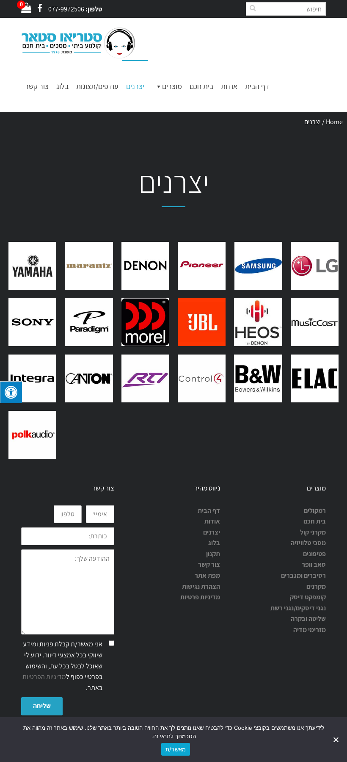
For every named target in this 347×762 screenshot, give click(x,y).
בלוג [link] (214, 542)
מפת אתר (207, 575)
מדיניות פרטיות (200, 597)
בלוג (62, 86)
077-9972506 (66, 9)
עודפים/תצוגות (97, 86)
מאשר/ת (175, 749)
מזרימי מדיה (309, 629)
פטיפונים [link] (314, 553)
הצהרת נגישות (201, 586)
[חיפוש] (252, 7)
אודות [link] (212, 521)
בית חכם (201, 86)
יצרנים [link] (211, 532)
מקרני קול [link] (313, 532)
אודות (229, 86)
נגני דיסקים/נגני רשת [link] (298, 608)
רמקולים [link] (315, 510)
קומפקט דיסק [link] (308, 597)
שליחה (42, 705)
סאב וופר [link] (314, 564)
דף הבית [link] (209, 510)
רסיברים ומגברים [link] (303, 575)
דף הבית (257, 86)
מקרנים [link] (316, 586)
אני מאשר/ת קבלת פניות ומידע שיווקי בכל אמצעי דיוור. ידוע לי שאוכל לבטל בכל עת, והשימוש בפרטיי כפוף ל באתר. (62, 666)
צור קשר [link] (209, 564)
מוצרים (172, 86)
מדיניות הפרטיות (44, 676)
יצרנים (135, 86)
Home (334, 121)
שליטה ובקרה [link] (308, 618)
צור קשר (37, 86)
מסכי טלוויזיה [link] (308, 542)
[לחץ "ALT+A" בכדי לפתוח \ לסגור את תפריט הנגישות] (11, 392)
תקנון (213, 553)
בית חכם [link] (314, 521)
